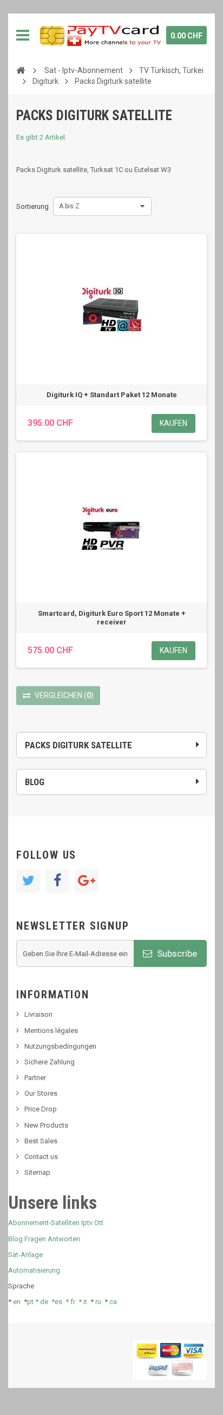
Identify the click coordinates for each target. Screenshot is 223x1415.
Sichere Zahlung (49, 1062)
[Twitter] (28, 881)
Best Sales (40, 1141)
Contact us (41, 1157)
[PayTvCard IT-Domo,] (99, 35)
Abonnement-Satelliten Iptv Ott (55, 1223)
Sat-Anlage (25, 1255)
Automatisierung (34, 1270)
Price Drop (40, 1109)
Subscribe (176, 953)
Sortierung (32, 206)
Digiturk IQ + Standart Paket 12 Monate (112, 395)
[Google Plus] (87, 881)
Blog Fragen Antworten (44, 1239)
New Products (46, 1125)
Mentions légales (51, 1030)
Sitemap (37, 1172)
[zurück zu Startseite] (20, 69)
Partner (35, 1078)
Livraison (38, 1014)
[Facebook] (57, 881)
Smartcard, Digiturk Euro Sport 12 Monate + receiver (112, 617)
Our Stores (40, 1093)
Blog (34, 781)
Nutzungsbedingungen (60, 1046)
